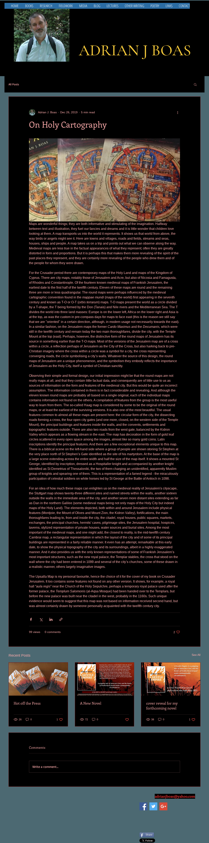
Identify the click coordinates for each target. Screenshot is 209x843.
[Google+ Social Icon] (163, 806)
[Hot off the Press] (38, 679)
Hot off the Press (27, 703)
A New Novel (90, 703)
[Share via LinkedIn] (51, 619)
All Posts (14, 84)
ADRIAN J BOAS (135, 50)
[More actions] (177, 112)
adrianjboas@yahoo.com (175, 796)
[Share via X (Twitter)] (41, 619)
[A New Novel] (104, 679)
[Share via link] (61, 619)
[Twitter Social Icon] (153, 806)
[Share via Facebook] (31, 619)
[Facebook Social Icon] (143, 806)
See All (196, 654)
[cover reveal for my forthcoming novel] (170, 679)
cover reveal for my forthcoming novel (162, 706)
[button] (195, 84)
